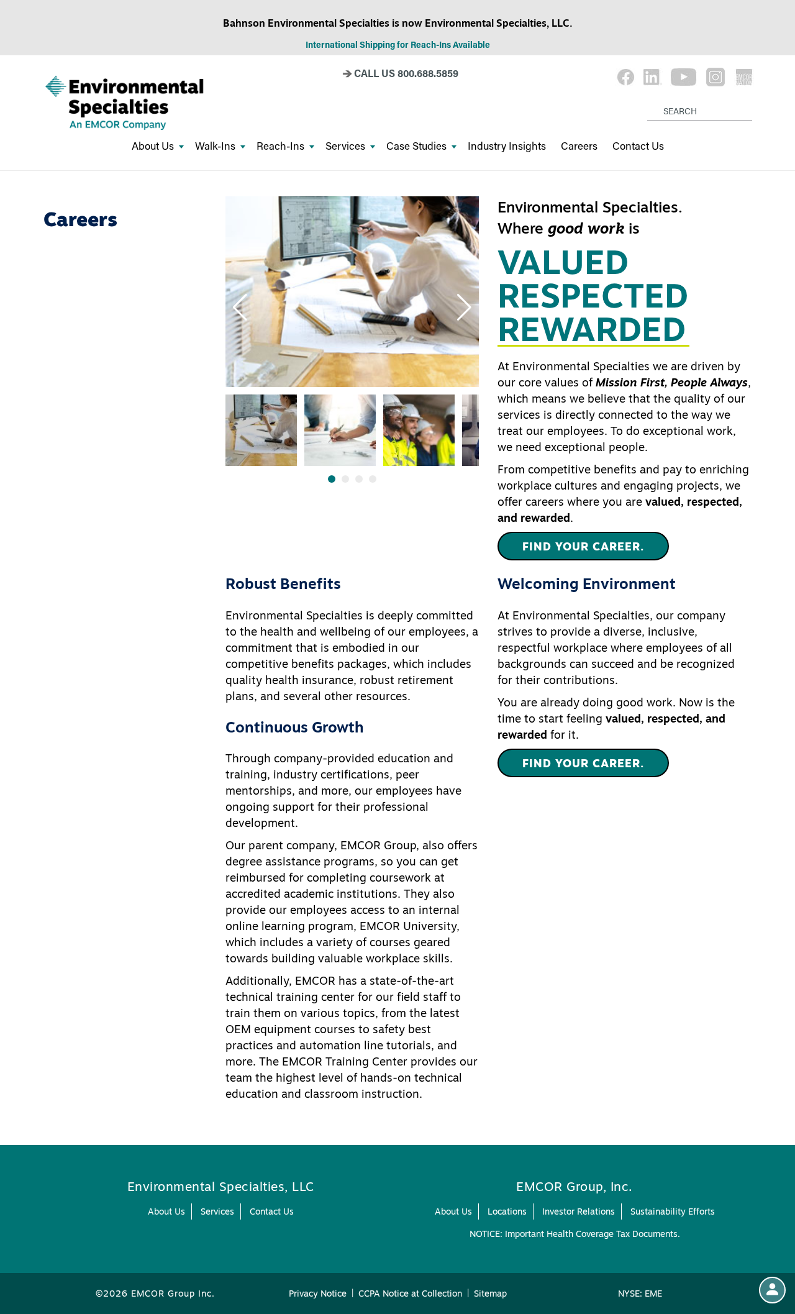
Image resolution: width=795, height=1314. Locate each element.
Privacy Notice (318, 1293)
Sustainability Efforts (672, 1211)
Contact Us (638, 145)
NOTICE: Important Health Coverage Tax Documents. (575, 1234)
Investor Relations (578, 1211)
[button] (240, 307)
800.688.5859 (428, 73)
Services (345, 145)
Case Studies (416, 145)
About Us (153, 145)
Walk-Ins (215, 145)
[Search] (649, 101)
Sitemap (490, 1293)
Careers (579, 145)
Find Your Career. (583, 546)
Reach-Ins (280, 145)
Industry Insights (507, 145)
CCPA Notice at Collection (410, 1293)
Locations (507, 1211)
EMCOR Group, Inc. (574, 1186)
